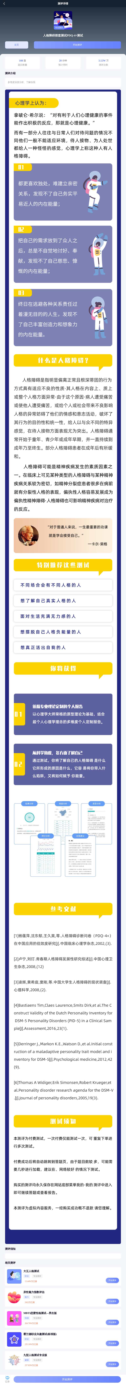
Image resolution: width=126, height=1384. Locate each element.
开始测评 (77, 45)
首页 (16, 45)
